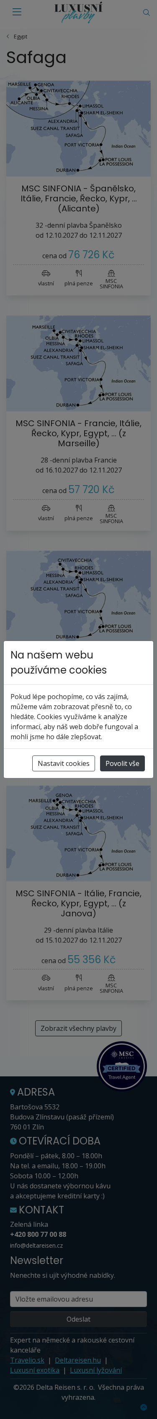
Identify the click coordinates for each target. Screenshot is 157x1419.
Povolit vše (122, 763)
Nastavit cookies (64, 763)
